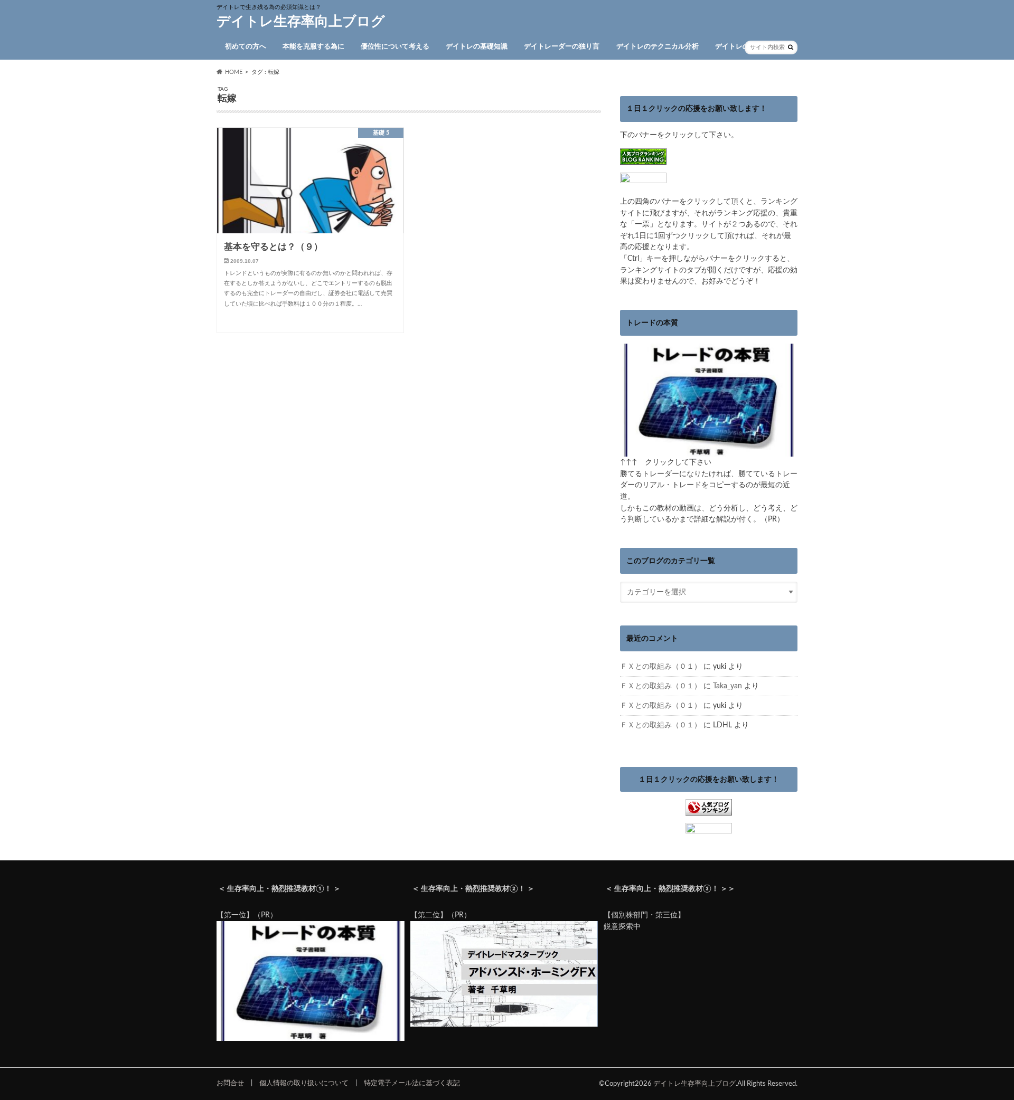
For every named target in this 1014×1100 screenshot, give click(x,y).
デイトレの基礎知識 (477, 46)
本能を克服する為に (313, 46)
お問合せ (230, 1083)
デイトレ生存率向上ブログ (301, 22)
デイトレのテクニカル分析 (657, 46)
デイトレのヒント (742, 46)
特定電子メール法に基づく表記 (412, 1083)
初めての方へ (245, 46)
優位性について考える (395, 46)
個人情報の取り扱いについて (304, 1083)
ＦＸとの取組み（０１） (660, 666)
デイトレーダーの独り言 (561, 46)
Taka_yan (727, 686)
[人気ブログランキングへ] (709, 809)
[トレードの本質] (708, 451)
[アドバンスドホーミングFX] (504, 1024)
